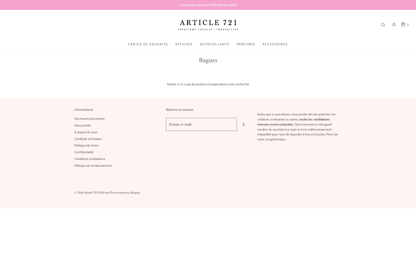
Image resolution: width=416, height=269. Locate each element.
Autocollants (214, 44)
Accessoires (275, 44)
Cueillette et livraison (88, 139)
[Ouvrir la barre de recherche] (383, 24)
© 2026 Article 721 (85, 192)
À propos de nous (85, 132)
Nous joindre (82, 125)
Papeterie (246, 44)
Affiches (184, 44)
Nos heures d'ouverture (89, 118)
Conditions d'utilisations (89, 159)
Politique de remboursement (93, 165)
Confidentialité (84, 152)
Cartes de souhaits (148, 44)
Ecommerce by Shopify (125, 192)
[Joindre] (243, 124)
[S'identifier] (394, 24)
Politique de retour (86, 145)
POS (101, 192)
